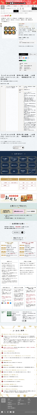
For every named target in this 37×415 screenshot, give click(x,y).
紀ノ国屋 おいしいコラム (21, 400)
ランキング (15, 5)
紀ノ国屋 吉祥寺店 (14, 319)
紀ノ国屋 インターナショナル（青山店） (16, 315)
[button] (16, 30)
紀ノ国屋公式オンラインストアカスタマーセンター (12, 404)
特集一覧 (22, 5)
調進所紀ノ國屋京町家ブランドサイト (22, 404)
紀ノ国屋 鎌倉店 (14, 320)
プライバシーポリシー (10, 400)
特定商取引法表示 (10, 406)
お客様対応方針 (10, 402)
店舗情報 (19, 402)
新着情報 (8, 5)
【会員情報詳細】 (28, 291)
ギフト (28, 5)
